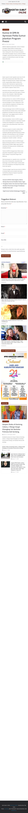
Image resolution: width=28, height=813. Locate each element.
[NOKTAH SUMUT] (2, 21)
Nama (3, 226)
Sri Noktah (12, 44)
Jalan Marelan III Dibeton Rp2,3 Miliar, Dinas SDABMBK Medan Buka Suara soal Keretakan (18, 455)
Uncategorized (6, 29)
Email (3, 233)
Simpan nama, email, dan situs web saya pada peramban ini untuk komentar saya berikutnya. (13, 250)
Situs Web (3, 240)
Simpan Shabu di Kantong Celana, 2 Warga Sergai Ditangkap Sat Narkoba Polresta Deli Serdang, (12, 428)
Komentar (4, 208)
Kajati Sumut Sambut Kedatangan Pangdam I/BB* (14, 192)
